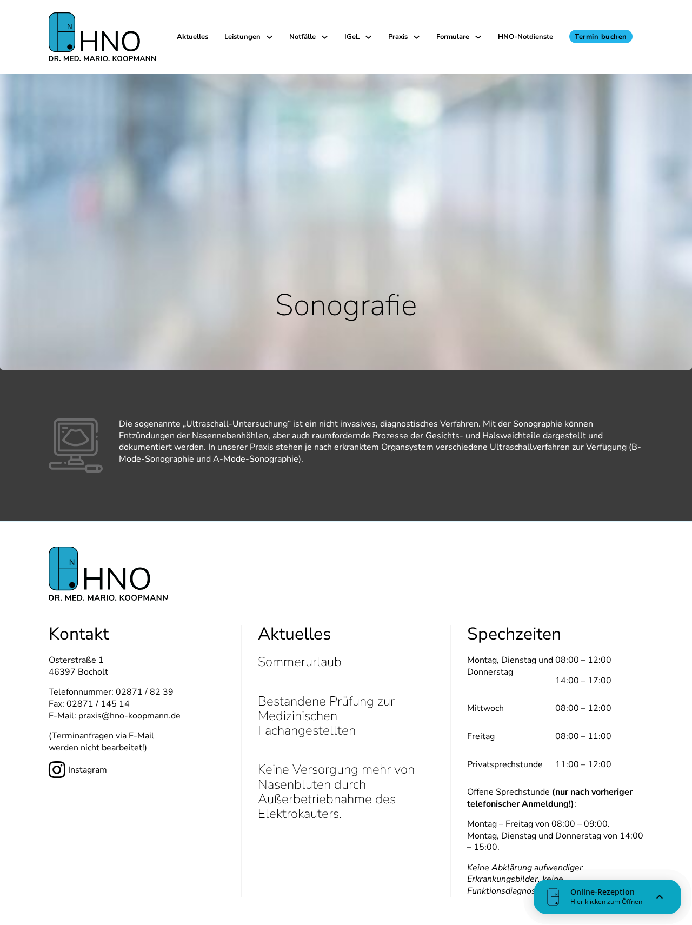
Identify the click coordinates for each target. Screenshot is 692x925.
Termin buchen (601, 37)
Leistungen (242, 37)
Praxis (398, 37)
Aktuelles (192, 37)
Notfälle (302, 37)
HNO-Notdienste (525, 37)
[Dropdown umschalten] (269, 37)
